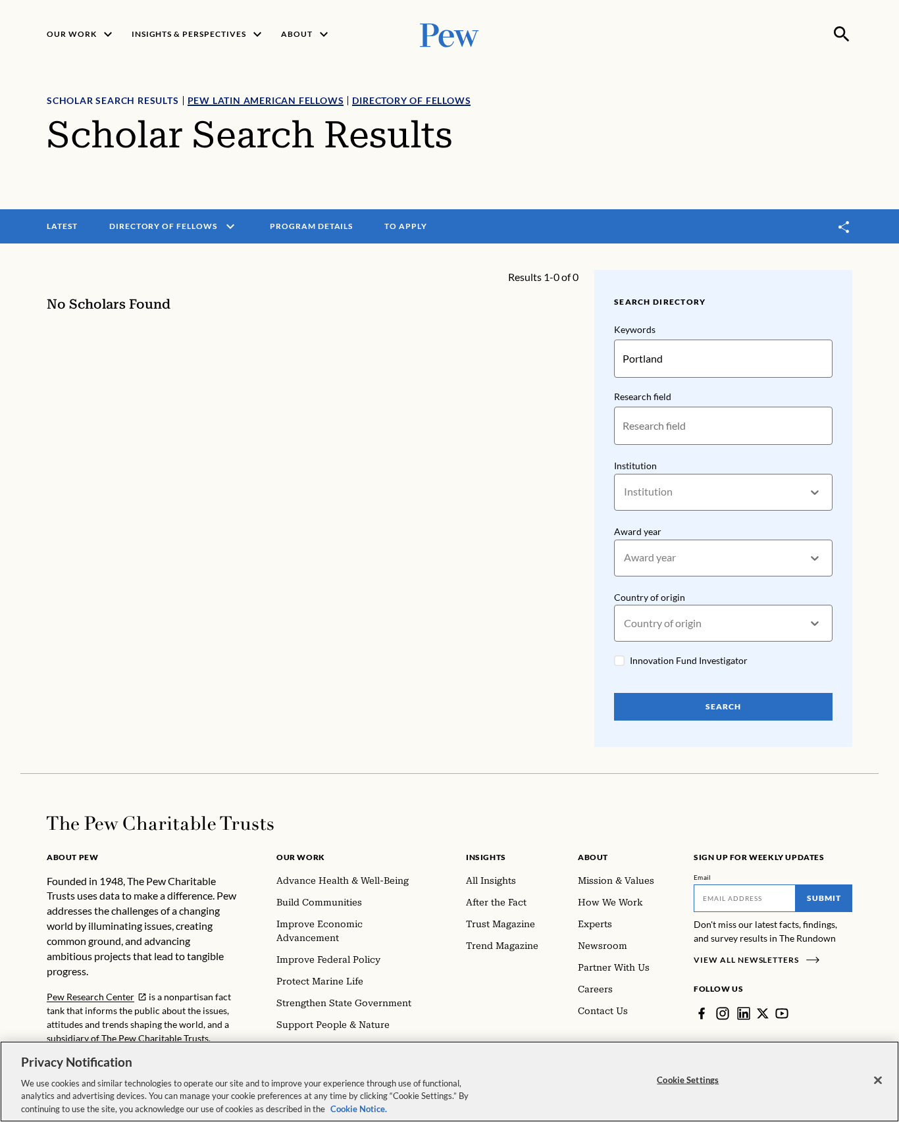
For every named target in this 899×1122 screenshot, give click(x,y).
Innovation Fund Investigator (689, 660)
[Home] (160, 823)
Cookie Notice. (358, 1108)
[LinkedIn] (744, 1013)
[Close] (877, 1080)
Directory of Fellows (411, 100)
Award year (637, 531)
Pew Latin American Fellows (266, 100)
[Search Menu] (841, 34)
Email (702, 877)
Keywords (634, 329)
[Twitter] (763, 1013)
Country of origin (649, 597)
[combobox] (625, 491)
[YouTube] (782, 1013)
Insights (486, 857)
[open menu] (230, 226)
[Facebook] (701, 1013)
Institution (635, 465)
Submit (824, 898)
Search (723, 706)
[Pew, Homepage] (449, 33)
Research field (642, 396)
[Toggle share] (844, 227)
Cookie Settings (688, 1080)
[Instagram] (723, 1013)
